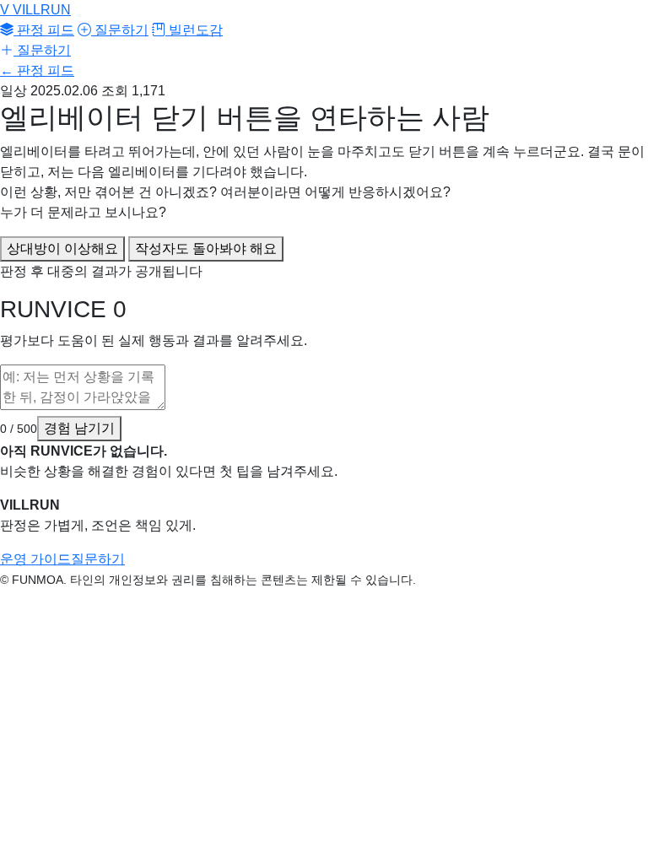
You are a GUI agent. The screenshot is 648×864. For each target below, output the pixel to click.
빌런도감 (194, 30)
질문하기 (119, 30)
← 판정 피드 (37, 70)
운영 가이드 (35, 559)
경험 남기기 (79, 428)
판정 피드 (44, 30)
